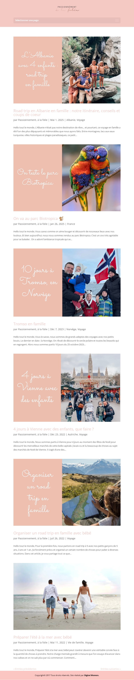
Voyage (81, 120)
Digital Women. (91, 675)
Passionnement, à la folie (32, 120)
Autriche (73, 434)
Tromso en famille (29, 323)
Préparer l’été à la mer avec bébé (42, 637)
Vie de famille (76, 642)
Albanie (70, 120)
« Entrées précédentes (24, 668)
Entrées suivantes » (111, 668)
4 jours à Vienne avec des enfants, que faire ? (53, 429)
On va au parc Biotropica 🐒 (38, 218)
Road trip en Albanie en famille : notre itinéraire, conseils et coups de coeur (66, 112)
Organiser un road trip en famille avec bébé (52, 532)
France (71, 224)
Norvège (71, 329)
